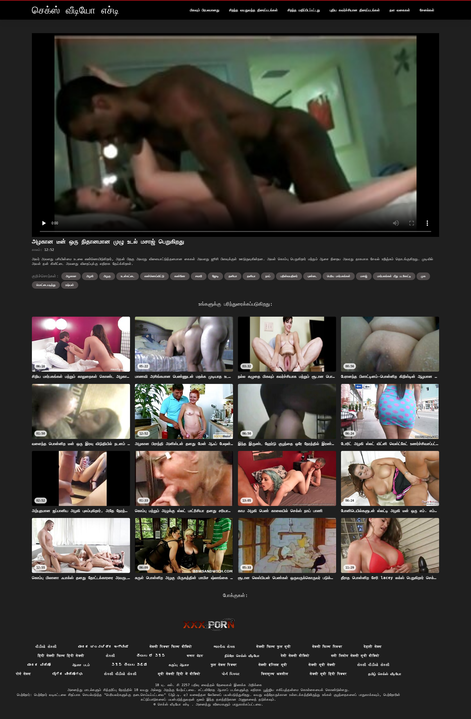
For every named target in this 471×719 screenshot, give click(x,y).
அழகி (89, 276)
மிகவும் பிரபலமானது (204, 10)
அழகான (71, 276)
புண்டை (312, 276)
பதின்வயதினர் (289, 276)
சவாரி (198, 276)
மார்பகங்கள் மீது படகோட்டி (394, 276)
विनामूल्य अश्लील (274, 674)
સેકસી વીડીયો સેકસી (373, 665)
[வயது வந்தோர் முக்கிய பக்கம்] (209, 624)
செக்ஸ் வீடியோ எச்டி (175, 704)
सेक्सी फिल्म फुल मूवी (273, 647)
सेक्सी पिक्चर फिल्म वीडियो (171, 647)
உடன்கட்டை (127, 276)
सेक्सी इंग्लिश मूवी (273, 665)
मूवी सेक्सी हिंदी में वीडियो (179, 674)
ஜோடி (215, 276)
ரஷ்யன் (69, 285)
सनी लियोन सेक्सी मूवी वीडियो (355, 656)
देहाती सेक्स (372, 647)
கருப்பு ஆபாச (179, 665)
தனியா (233, 276)
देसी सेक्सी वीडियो (295, 656)
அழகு (107, 276)
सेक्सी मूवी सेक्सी (322, 665)
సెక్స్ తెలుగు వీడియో (129, 665)
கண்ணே (179, 276)
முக (423, 276)
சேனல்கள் (427, 10)
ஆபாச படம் (81, 665)
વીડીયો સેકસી (45, 647)
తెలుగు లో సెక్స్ (151, 656)
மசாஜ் (363, 276)
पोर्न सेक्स (23, 674)
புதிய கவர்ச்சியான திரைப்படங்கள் (355, 10)
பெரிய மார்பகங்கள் (338, 276)
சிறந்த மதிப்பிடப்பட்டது (304, 10)
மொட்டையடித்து (45, 285)
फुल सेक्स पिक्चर (224, 665)
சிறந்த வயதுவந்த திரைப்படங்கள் (253, 10)
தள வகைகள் (400, 10)
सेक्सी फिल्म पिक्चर (327, 647)
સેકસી (110, 656)
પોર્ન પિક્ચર (230, 674)
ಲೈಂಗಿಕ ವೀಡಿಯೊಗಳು (67, 674)
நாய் (267, 276)
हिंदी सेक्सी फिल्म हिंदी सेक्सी (61, 656)
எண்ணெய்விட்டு (154, 276)
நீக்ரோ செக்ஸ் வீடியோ (242, 656)
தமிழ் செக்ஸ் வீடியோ (384, 674)
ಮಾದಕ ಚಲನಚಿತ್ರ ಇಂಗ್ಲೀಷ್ (103, 647)
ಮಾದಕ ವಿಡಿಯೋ (39, 665)
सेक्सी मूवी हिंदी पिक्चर (328, 674)
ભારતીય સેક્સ (224, 647)
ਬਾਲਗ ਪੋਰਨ (195, 656)
